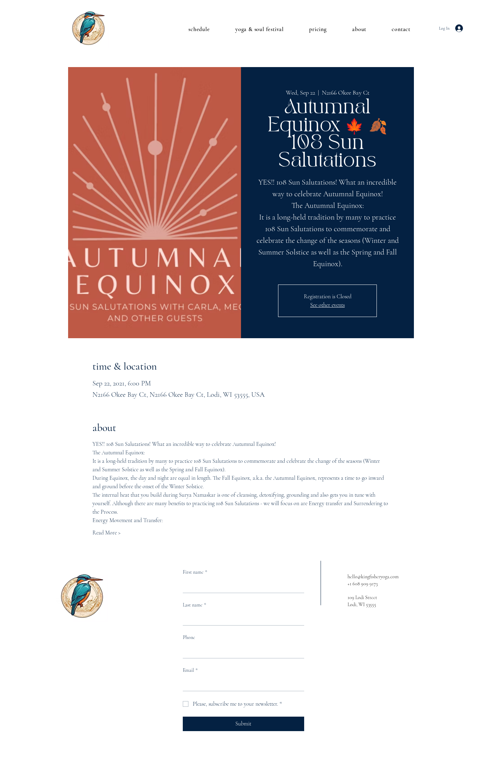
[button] (191, 29)
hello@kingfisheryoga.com (373, 577)
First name (195, 572)
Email (190, 670)
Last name (194, 605)
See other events (327, 305)
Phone (189, 637)
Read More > (106, 532)
